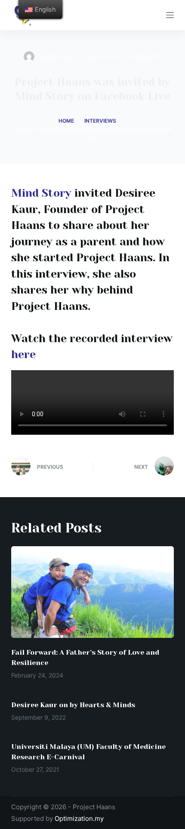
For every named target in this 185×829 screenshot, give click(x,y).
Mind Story (41, 193)
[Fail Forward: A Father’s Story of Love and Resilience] (92, 592)
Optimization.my (79, 818)
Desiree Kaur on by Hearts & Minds (73, 705)
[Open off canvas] (170, 15)
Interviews (145, 56)
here (23, 354)
